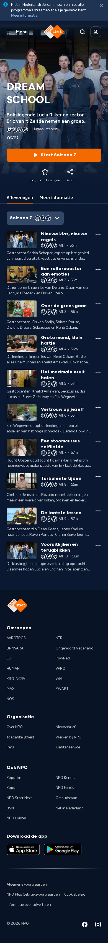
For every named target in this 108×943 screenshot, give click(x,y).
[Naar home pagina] (54, 32)
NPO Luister (16, 818)
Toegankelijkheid (20, 737)
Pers (10, 747)
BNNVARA (15, 648)
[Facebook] (84, 925)
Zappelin (14, 778)
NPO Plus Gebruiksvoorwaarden (33, 894)
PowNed (63, 658)
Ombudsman (66, 798)
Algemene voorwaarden (27, 884)
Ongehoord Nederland (74, 648)
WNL (60, 679)
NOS (10, 699)
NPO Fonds (65, 788)
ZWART (62, 689)
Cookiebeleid (74, 894)
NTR (59, 638)
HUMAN (13, 669)
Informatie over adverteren (29, 905)
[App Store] (23, 849)
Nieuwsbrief (65, 727)
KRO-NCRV (16, 679)
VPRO (60, 669)
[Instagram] (98, 925)
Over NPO (15, 727)
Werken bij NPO (68, 737)
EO (9, 658)
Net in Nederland (70, 808)
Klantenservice (68, 747)
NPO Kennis (65, 778)
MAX (10, 689)
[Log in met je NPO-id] (96, 32)
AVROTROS (16, 638)
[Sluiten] (101, 5)
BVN (10, 808)
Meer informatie (24, 15)
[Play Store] (62, 849)
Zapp (11, 788)
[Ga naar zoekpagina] (82, 32)
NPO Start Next (19, 798)
